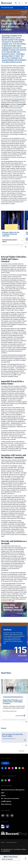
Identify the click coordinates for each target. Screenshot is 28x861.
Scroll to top (21, 750)
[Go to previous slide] (22, 247)
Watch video (20, 613)
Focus (3, 728)
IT (22, 2)
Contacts (23, 11)
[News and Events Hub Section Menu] (26, 7)
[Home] (6, 3)
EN (19, 2)
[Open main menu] (26, 3)
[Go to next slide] (25, 247)
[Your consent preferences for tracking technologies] (25, 858)
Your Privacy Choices (12, 856)
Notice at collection (7, 859)
